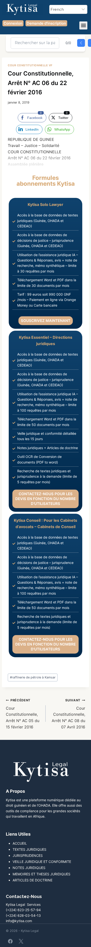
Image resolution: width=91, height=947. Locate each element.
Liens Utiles (18, 834)
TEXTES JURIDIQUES (29, 849)
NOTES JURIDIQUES (29, 868)
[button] (83, 25)
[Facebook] (10, 941)
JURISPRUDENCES (28, 855)
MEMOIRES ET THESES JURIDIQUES (41, 874)
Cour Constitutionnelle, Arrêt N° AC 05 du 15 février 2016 (22, 713)
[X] (20, 941)
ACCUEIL (20, 843)
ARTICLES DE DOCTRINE (32, 880)
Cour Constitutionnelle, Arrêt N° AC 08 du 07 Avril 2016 (68, 713)
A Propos (15, 791)
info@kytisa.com (19, 921)
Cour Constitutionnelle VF (30, 65)
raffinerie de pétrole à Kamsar (33, 677)
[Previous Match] (81, 43)
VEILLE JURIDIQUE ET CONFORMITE (42, 862)
